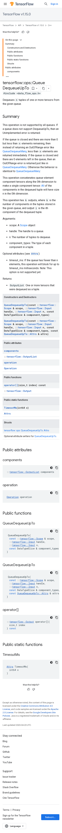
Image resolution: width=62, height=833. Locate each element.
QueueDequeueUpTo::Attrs (20, 334)
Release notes (10, 782)
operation (10, 362)
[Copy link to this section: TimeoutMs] (23, 655)
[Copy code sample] (56, 467)
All (42, 185)
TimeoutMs (10, 407)
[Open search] (46, 4)
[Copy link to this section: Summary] (22, 117)
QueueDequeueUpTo (15, 305)
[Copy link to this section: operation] (21, 485)
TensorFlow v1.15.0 (17, 14)
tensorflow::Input (40, 308)
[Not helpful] (27, 32)
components (11, 350)
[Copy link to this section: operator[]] (22, 610)
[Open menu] (5, 4)
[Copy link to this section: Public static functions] (45, 645)
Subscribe (51, 817)
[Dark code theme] (51, 467)
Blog (5, 741)
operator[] (11, 385)
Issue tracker (9, 776)
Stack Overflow (11, 787)
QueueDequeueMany (15, 151)
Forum (6, 746)
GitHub (6, 752)
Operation (10, 368)
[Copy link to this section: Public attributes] (35, 450)
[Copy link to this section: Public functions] (34, 514)
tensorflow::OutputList (22, 356)
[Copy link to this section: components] (25, 460)
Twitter (6, 757)
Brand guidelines (11, 792)
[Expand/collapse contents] (21, 40)
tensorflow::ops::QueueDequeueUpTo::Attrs (26, 430)
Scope (23, 225)
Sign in (54, 4)
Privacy (16, 810)
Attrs (34, 253)
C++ (50, 25)
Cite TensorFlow (11, 798)
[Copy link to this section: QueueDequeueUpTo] (38, 524)
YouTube (7, 762)
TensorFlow (8, 25)
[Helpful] (23, 32)
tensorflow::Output (19, 390)
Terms (6, 810)
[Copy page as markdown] (43, 88)
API (19, 25)
